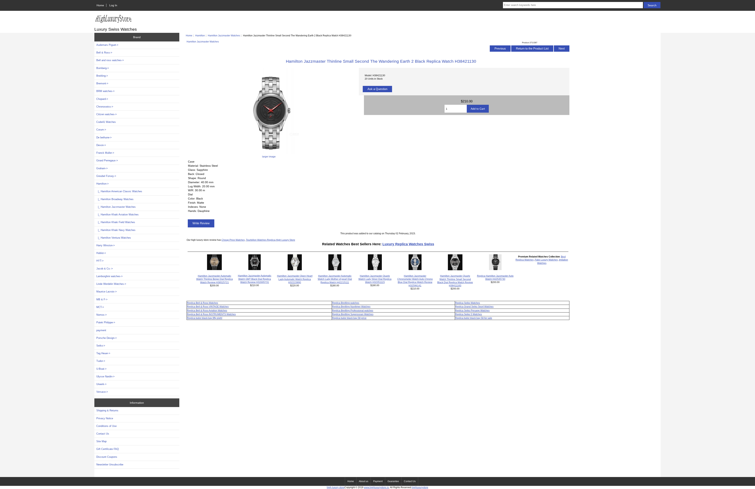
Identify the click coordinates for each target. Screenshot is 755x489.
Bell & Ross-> (104, 52)
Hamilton (200, 35)
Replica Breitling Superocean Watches (352, 314)
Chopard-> (102, 98)
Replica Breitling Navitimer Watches (351, 306)
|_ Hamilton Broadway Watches (115, 199)
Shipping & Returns (107, 410)
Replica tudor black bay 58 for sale (473, 318)
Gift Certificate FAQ (107, 449)
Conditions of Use (106, 426)
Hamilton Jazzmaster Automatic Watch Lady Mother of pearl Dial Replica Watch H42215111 (335, 279)
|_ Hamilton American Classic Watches (119, 191)
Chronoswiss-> (104, 106)
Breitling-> (102, 75)
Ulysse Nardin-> (105, 376)
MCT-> (100, 307)
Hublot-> (101, 253)
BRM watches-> (105, 91)
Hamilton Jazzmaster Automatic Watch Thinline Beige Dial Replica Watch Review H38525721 (214, 279)
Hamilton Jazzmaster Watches (224, 35)
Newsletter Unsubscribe (109, 464)
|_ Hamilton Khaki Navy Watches (115, 230)
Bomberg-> (102, 68)
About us (363, 481)
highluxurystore (420, 487)
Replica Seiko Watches (467, 302)
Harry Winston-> (105, 245)
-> (102, 183)
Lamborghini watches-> (109, 276)
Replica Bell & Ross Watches (202, 302)
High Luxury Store (285, 240)
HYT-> (100, 260)
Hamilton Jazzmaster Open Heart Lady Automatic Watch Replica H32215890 (294, 279)
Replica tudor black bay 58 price (349, 318)
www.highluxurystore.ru (376, 487)
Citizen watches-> (106, 114)
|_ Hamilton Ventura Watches (113, 237)
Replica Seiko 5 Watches (468, 314)
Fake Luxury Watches (546, 259)
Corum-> (101, 129)
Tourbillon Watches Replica (260, 240)
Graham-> (102, 168)
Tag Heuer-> (103, 353)
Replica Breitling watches (345, 302)
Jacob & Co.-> (104, 268)
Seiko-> (100, 345)
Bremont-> (102, 83)
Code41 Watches (106, 121)
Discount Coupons (106, 456)
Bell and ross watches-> (110, 60)
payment (101, 330)
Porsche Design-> (106, 337)
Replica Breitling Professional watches (352, 310)
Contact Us (102, 433)
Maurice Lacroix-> (106, 291)
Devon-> (101, 145)
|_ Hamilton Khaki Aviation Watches (117, 214)
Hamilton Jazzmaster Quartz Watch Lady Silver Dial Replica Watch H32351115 (374, 279)
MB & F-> (102, 299)
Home (100, 5)
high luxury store (335, 487)
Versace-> (102, 391)
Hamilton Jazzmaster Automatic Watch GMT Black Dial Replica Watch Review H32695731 (254, 278)
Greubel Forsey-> (106, 176)
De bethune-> (104, 137)
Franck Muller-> (105, 152)
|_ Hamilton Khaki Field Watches (115, 222)
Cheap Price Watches (233, 240)
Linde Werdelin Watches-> (111, 283)
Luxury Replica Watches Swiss (408, 244)
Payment (378, 481)
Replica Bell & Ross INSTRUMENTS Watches (211, 314)
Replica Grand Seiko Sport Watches (474, 306)
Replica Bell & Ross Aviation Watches (207, 310)
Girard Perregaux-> (107, 160)
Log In (113, 5)
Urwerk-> (101, 384)
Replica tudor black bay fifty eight (204, 318)
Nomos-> (101, 314)
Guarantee (393, 481)
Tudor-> (100, 360)
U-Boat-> (101, 368)
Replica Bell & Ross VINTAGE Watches (208, 306)
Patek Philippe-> (105, 322)
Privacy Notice (104, 418)
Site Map (101, 441)
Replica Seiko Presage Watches (472, 310)
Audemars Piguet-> (107, 44)
